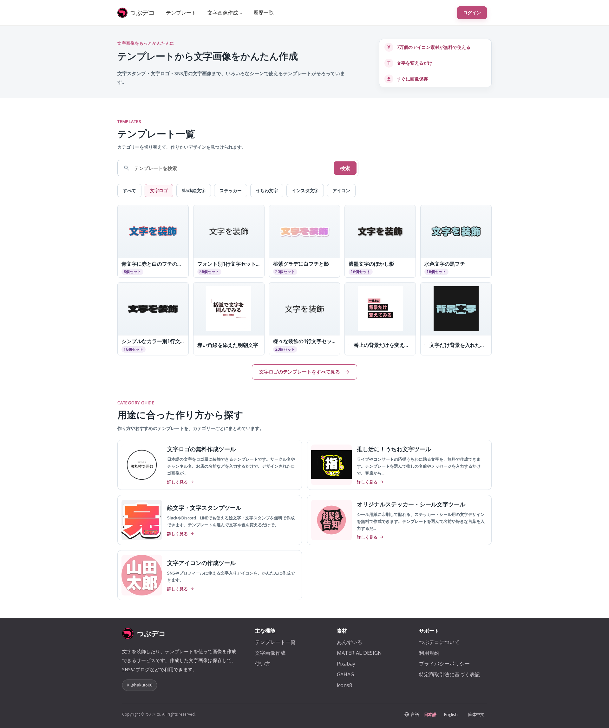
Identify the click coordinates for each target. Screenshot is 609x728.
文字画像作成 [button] (223, 12)
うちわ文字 (267, 190)
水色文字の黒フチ (444, 264)
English (451, 714)
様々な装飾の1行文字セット (304, 341)
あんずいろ (349, 642)
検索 (345, 168)
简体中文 (476, 714)
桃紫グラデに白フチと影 (301, 264)
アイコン (341, 190)
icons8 (344, 685)
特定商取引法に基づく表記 (449, 674)
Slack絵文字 (194, 190)
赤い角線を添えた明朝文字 (227, 345)
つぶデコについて (439, 642)
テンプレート (181, 12)
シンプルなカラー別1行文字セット (153, 341)
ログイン (472, 13)
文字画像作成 (270, 652)
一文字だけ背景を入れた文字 (456, 345)
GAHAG (345, 674)
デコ (142, 12)
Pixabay (346, 663)
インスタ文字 (305, 190)
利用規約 (429, 652)
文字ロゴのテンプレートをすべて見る (299, 371)
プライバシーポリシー (444, 663)
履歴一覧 (263, 12)
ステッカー (230, 190)
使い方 (262, 663)
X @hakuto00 (139, 685)
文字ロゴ (159, 190)
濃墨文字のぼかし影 (371, 264)
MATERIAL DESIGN (359, 652)
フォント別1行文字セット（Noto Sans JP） (228, 264)
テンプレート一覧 (275, 642)
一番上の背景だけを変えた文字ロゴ (380, 345)
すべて (129, 190)
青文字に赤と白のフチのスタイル (153, 264)
